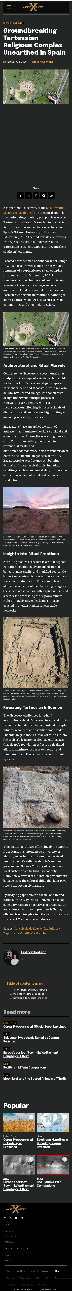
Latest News (9, 1023)
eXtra (6, 1034)
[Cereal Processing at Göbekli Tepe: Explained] (19, 1122)
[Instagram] (21, 1217)
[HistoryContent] (11, 957)
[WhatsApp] (36, 195)
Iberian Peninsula (12, 23)
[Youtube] (15, 1217)
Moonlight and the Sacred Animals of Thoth (34, 1078)
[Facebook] (20, 195)
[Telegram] (43, 195)
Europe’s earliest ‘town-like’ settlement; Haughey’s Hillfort (19, 1186)
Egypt (6, 1063)
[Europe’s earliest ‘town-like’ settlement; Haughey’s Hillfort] (19, 1165)
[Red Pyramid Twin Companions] (53, 1165)
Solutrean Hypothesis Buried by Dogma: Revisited (52, 1143)
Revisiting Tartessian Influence (30, 997)
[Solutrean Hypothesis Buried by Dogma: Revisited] (53, 1122)
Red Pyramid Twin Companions (25, 1067)
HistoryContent (42, 61)
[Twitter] (28, 195)
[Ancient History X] (33, 7)
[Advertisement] (36, 142)
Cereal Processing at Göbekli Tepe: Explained (34, 1026)
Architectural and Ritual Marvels (30, 989)
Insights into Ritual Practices (28, 993)
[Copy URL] (51, 195)
